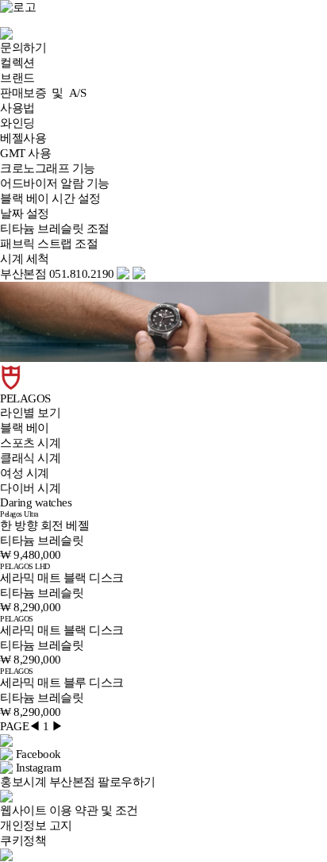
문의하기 (23, 47)
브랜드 (17, 77)
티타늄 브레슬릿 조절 (55, 228)
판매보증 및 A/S (43, 93)
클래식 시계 (30, 458)
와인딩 (17, 123)
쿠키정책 (23, 840)
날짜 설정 (24, 213)
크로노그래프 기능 (47, 168)
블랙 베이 (24, 427)
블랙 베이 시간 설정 (50, 198)
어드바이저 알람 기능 (55, 183)
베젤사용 (23, 138)
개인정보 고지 (36, 825)
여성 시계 (24, 473)
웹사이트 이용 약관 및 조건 (69, 810)
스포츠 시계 (30, 443)
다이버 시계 (30, 488)
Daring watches (35, 502)
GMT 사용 (25, 153)
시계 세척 (24, 258)
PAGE (14, 726)
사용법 (17, 108)
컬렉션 (17, 62)
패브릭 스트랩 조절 (49, 243)
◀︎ (34, 726)
